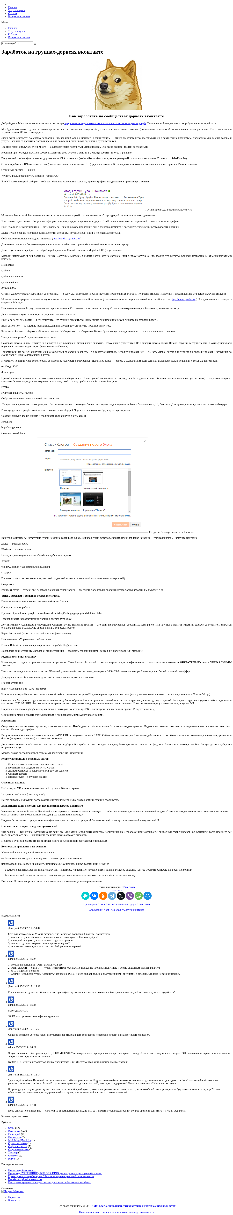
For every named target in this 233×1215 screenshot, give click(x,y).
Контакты (14, 1200)
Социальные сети (18, 1149)
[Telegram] (112, 896)
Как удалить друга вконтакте (127, 909)
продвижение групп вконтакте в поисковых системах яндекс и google (105, 123)
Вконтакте (129, 887)
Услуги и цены (16, 10)
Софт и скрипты (17, 1146)
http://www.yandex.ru (183, 299)
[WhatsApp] (139, 896)
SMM (11, 1128)
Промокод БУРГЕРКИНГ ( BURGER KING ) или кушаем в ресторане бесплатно (55, 1173)
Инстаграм (14, 1137)
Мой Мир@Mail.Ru (19, 1140)
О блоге (12, 13)
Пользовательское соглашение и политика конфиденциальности (116, 1212)
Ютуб (11, 1158)
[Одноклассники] (103, 896)
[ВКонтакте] (94, 896)
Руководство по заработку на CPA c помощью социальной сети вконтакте (51, 1176)
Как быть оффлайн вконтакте (25, 1179)
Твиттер (13, 1152)
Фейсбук (13, 1155)
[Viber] (130, 896)
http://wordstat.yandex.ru (66, 238)
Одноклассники (17, 1143)
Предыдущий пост (94, 904)
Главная (12, 7)
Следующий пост (99, 909)
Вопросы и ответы (19, 16)
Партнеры (14, 1197)
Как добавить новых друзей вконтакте (128, 904)
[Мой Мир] (147, 896)
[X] (121, 896)
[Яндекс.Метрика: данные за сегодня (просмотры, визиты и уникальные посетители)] (12, 1191)
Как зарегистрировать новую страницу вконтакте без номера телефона (49, 1182)
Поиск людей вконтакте (22, 1170)
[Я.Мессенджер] (85, 896)
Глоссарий (14, 1134)
